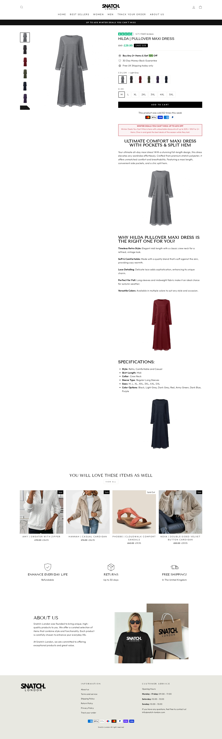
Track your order (88, 712)
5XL (171, 94)
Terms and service (89, 694)
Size (121, 89)
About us (157, 14)
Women (98, 14)
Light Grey (122, 79)
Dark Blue (166, 79)
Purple (157, 79)
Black (131, 79)
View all (111, 482)
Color (128, 73)
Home (62, 14)
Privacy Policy (87, 708)
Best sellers (79, 14)
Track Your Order (132, 14)
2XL (144, 94)
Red (140, 79)
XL (135, 94)
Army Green (149, 79)
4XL (162, 94)
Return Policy (87, 703)
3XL (153, 94)
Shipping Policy (88, 698)
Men (111, 14)
